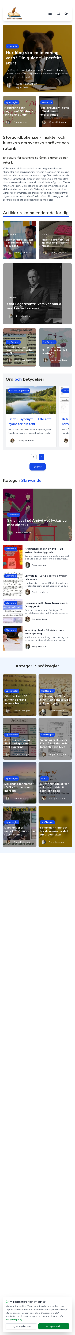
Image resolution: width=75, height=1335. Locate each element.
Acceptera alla (53, 1326)
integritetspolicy (14, 1319)
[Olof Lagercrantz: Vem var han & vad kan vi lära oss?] (37, 293)
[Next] (41, 457)
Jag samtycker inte (21, 1326)
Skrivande (12, 46)
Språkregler (12, 102)
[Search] (58, 13)
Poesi (44, 778)
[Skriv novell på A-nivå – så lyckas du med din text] (37, 515)
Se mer (38, 466)
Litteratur (47, 234)
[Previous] (34, 457)
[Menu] (50, 13)
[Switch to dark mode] (66, 13)
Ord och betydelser (19, 390)
